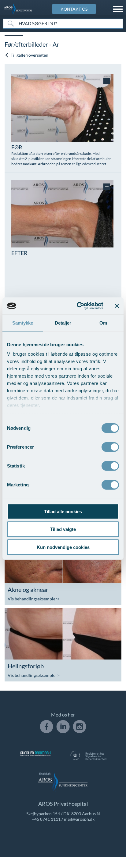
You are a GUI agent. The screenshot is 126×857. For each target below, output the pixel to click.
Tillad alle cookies (63, 511)
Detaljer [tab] (63, 322)
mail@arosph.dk (79, 819)
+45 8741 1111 (46, 819)
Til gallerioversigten (29, 55)
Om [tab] (103, 322)
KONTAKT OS (74, 9)
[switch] (110, 446)
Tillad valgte (63, 529)
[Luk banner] (117, 306)
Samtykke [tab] (22, 322)
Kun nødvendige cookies (63, 546)
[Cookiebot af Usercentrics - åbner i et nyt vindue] (78, 306)
